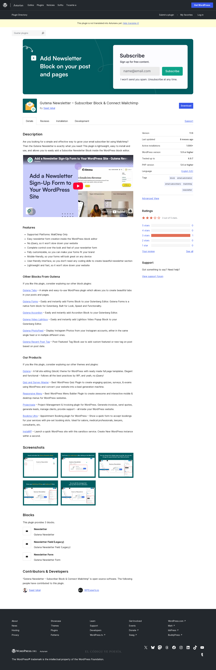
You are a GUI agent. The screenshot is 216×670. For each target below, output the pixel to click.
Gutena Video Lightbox (35, 319)
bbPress (173, 630)
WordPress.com (177, 621)
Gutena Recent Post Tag (36, 341)
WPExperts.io (91, 590)
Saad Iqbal (49, 108)
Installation (62, 121)
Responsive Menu (32, 393)
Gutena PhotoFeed (33, 330)
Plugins (54, 630)
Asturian (43, 651)
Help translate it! (131, 23)
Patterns (55, 635)
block (172, 178)
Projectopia (29, 404)
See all (189, 251)
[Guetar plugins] (43, 33)
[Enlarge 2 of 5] (91, 456)
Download (186, 105)
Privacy (15, 635)
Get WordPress (202, 5)
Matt (171, 625)
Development (82, 121)
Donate (134, 630)
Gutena (27, 371)
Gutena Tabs (30, 290)
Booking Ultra (30, 415)
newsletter (187, 190)
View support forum (152, 276)
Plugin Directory (19, 15)
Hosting (15, 630)
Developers (95, 630)
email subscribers (173, 184)
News (14, 625)
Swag (133, 635)
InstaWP (27, 431)
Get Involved (135, 621)
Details (29, 121)
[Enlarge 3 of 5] (129, 456)
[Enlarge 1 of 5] (54, 456)
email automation (184, 178)
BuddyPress (175, 635)
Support (189, 121)
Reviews (44, 121)
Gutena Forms (30, 301)
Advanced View (150, 198)
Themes (55, 625)
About (15, 621)
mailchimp (187, 184)
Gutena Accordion (32, 312)
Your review (148, 251)
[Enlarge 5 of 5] (91, 484)
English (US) (187, 171)
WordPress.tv (98, 635)
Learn (92, 621)
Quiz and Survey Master (36, 382)
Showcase (56, 621)
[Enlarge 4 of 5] (54, 484)
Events (132, 625)
